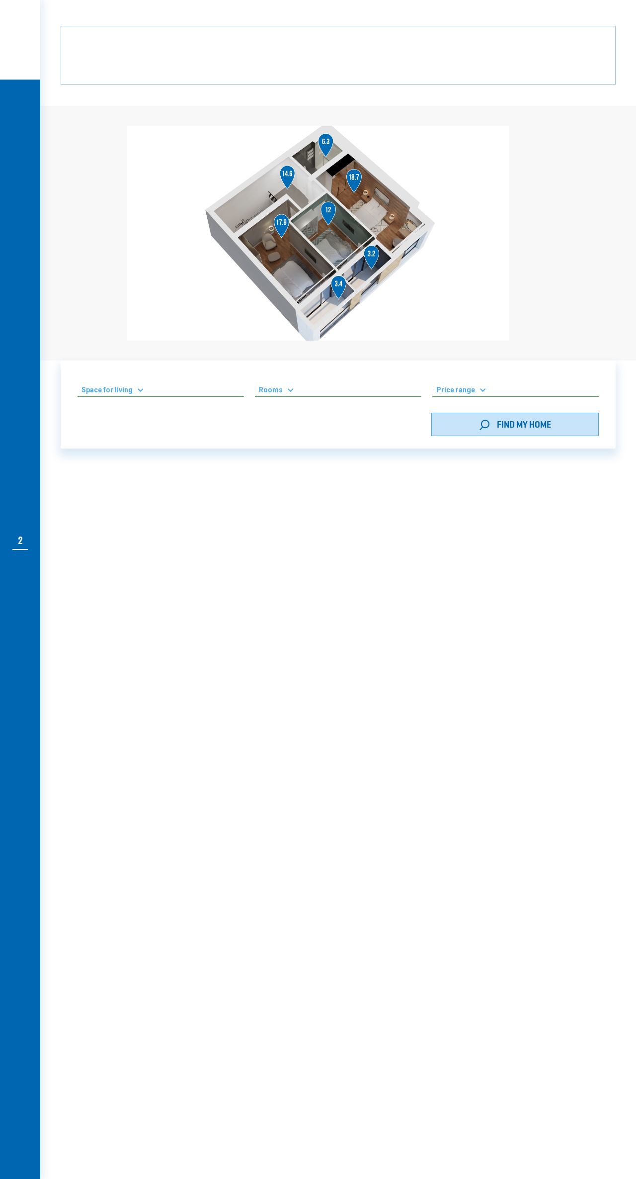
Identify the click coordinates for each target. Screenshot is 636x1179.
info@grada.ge (374, 951)
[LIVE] (20, 100)
